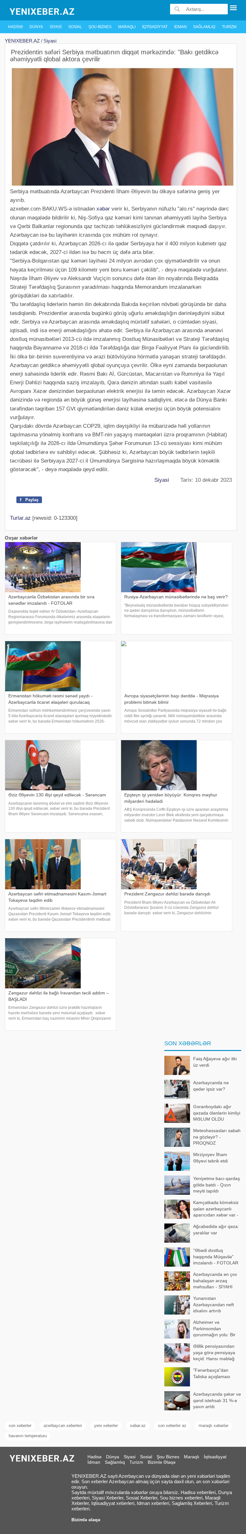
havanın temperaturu (28, 1435)
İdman (180, 27)
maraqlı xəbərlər (213, 1425)
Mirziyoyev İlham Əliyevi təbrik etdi (210, 1157)
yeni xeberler (106, 1425)
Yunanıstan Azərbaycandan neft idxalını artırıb (213, 1304)
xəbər (103, 209)
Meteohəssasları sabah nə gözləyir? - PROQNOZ (217, 1137)
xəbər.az (138, 1425)
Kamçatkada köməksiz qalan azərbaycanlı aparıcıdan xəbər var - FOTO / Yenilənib (216, 1209)
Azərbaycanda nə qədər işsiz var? (211, 1086)
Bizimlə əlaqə (85, 1519)
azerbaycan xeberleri (63, 1425)
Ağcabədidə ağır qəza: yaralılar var (216, 1229)
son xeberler (20, 1425)
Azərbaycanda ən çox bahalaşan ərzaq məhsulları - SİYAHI (215, 1280)
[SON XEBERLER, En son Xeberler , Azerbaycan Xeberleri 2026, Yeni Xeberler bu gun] (42, 11)
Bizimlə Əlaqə (162, 1462)
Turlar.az (20, 518)
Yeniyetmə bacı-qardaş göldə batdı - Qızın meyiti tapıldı (216, 1184)
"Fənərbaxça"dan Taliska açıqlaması (211, 1373)
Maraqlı (126, 27)
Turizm (229, 27)
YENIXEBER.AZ (22, 40)
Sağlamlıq (204, 27)
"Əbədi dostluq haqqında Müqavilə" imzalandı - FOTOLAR (216, 1256)
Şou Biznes (99, 27)
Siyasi (56, 27)
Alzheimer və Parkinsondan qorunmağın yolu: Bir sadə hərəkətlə (214, 1329)
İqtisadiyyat (155, 27)
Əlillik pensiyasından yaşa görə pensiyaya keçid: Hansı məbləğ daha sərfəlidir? (214, 1353)
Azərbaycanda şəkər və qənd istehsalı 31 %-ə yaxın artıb (217, 1400)
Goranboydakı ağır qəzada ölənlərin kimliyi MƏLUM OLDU (216, 1113)
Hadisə (15, 27)
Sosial (75, 27)
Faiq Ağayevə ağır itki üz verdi (215, 1062)
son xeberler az (172, 1425)
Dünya (36, 27)
